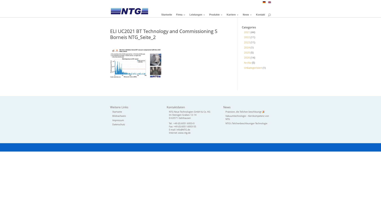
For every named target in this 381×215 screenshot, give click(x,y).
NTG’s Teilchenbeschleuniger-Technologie (246, 123)
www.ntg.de (184, 132)
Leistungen (195, 15)
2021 (247, 32)
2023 (247, 42)
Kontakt (260, 15)
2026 (247, 57)
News (246, 15)
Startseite (166, 15)
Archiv (247, 62)
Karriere (231, 15)
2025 (247, 52)
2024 (247, 47)
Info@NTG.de (183, 129)
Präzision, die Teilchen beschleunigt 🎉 (245, 111)
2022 (247, 37)
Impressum (118, 120)
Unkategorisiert (253, 67)
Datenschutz (118, 124)
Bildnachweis (119, 115)
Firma (179, 15)
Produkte (214, 15)
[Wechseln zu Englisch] (269, 3)
